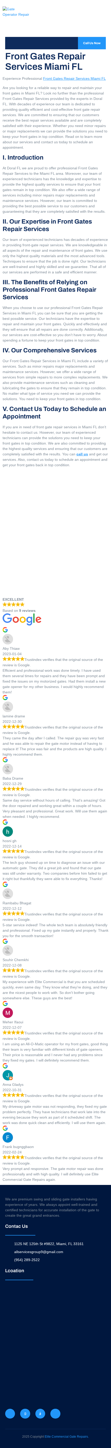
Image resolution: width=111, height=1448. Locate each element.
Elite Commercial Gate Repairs (66, 1436)
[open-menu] (10, 43)
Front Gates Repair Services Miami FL (74, 78)
